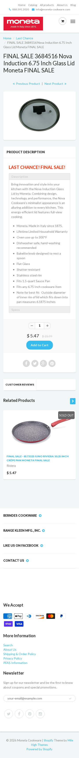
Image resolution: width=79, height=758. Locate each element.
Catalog (32, 5)
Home (21, 5)
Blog (73, 5)
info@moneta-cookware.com (53, 9)
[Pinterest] (29, 713)
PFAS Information (15, 663)
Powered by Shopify (39, 749)
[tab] (39, 176)
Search (8, 645)
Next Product (54, 83)
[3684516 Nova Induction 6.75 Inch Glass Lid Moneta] (39, 115)
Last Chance (24, 38)
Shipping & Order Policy (19, 654)
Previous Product (27, 83)
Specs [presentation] (15, 310)
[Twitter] (8, 713)
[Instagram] (40, 713)
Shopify (48, 740)
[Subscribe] (70, 698)
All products (47, 5)
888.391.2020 (20, 9)
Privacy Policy (12, 658)
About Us (62, 5)
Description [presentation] (19, 176)
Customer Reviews (19, 384)
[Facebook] (19, 713)
